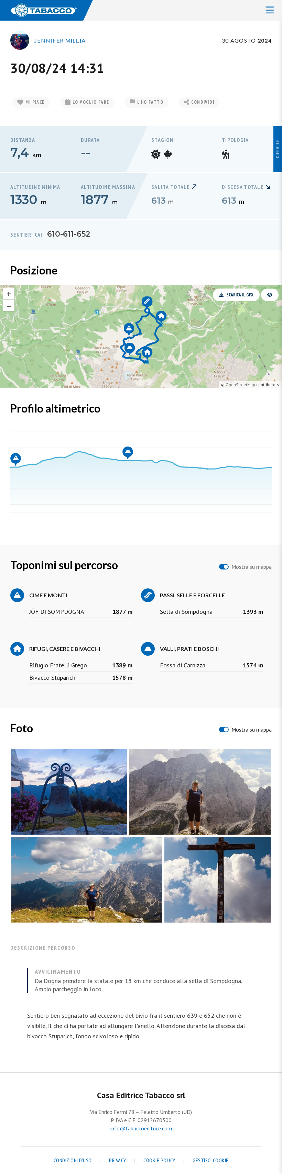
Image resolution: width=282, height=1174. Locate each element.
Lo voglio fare (91, 102)
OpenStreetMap (240, 384)
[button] (270, 295)
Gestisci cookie (211, 1160)
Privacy (117, 1160)
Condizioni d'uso (73, 1160)
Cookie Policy (159, 1160)
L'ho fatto (150, 102)
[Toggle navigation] (270, 10)
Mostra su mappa (251, 566)
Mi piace (34, 102)
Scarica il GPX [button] (239, 295)
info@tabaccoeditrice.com (141, 1128)
